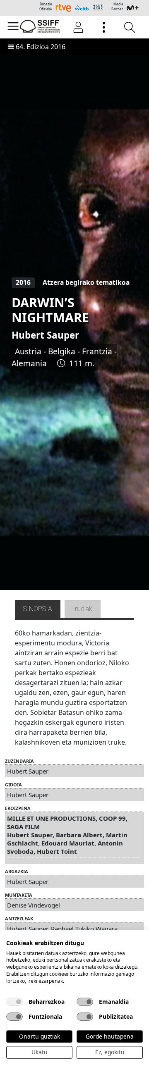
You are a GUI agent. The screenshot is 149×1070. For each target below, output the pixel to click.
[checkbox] (14, 1002)
